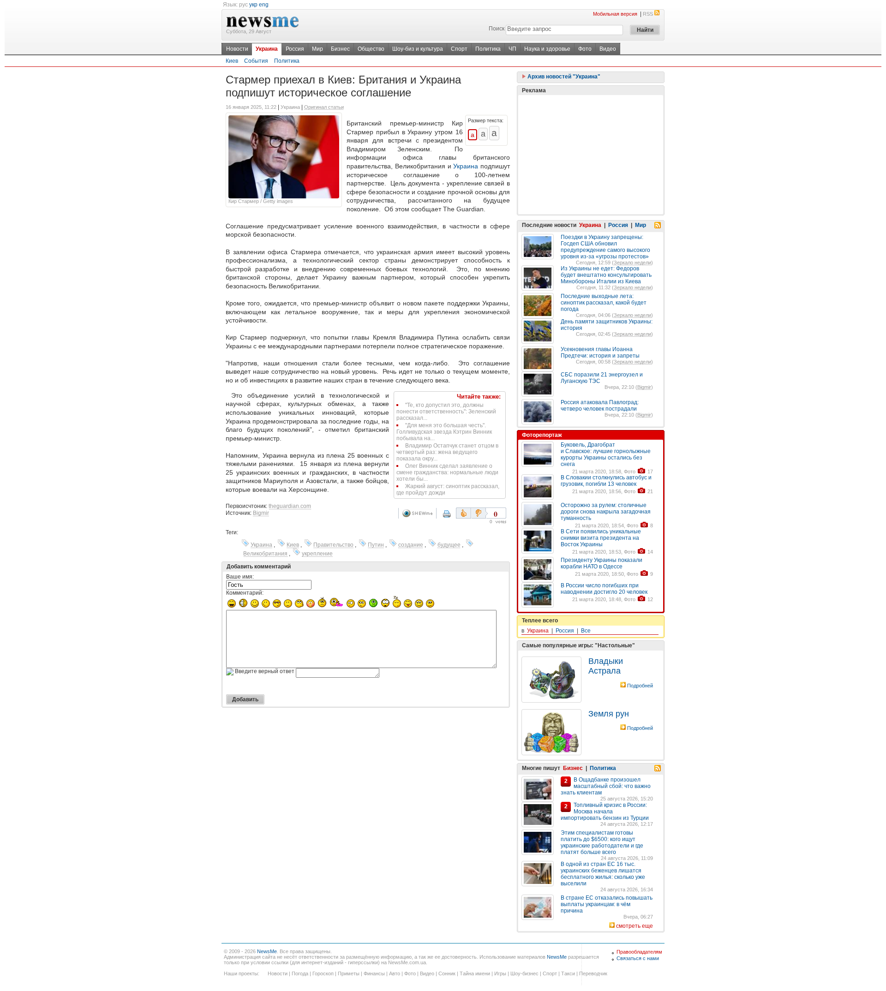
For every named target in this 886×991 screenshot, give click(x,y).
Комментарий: (244, 593)
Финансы (374, 973)
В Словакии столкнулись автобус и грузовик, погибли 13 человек (606, 480)
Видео (607, 49)
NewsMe (267, 951)
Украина (267, 49)
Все (586, 630)
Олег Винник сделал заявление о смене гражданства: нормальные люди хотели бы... (447, 472)
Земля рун (608, 713)
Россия (295, 49)
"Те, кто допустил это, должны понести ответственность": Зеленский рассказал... (446, 411)
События (256, 61)
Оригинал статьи (324, 107)
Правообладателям (639, 952)
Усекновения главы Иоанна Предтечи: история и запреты (600, 352)
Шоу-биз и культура (417, 49)
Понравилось (463, 513)
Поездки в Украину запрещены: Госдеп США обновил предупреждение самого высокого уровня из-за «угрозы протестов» (605, 247)
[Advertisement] (590, 154)
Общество (371, 49)
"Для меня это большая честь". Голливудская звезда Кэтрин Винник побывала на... (444, 432)
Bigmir (261, 513)
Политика (488, 49)
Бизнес (340, 49)
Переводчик (593, 973)
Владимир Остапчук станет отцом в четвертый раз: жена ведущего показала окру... (447, 452)
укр (253, 4)
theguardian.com (290, 506)
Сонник (446, 973)
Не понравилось (479, 513)
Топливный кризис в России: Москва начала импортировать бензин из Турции (605, 811)
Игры (500, 973)
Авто (394, 973)
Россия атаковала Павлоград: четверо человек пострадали (600, 405)
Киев (232, 61)
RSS (648, 14)
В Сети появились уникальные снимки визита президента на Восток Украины (601, 538)
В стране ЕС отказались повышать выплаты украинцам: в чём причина (607, 904)
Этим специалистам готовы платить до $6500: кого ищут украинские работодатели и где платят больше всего (602, 842)
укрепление (317, 553)
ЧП (512, 49)
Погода (300, 973)
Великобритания (265, 553)
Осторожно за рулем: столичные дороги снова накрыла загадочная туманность (606, 511)
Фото (585, 49)
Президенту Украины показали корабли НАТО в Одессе (601, 563)
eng (264, 4)
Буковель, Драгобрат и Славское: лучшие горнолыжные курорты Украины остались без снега (606, 454)
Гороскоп (323, 973)
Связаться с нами (638, 958)
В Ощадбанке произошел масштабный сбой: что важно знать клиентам (606, 786)
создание (410, 545)
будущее (449, 545)
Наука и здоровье (547, 49)
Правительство (333, 545)
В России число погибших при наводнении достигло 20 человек (604, 588)
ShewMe (419, 513)
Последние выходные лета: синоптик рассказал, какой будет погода (604, 302)
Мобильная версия (615, 14)
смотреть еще (634, 926)
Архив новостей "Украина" (563, 76)
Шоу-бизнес (524, 973)
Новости (237, 49)
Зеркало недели (632, 262)
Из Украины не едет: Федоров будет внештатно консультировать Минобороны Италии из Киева (606, 275)
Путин (376, 545)
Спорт (459, 49)
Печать (452, 517)
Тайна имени (475, 973)
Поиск (496, 28)
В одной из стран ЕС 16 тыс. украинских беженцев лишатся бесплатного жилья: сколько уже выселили (603, 874)
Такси (568, 973)
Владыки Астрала (605, 666)
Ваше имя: (240, 576)
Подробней (640, 685)
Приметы (348, 973)
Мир (317, 49)
